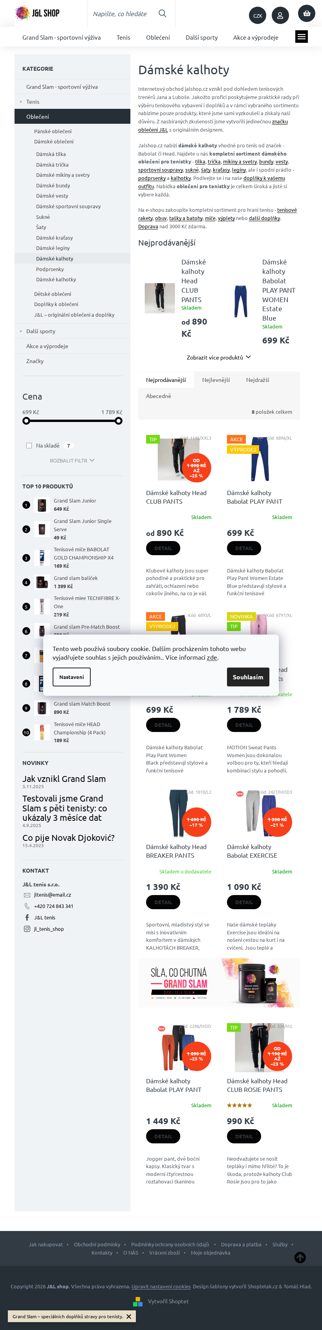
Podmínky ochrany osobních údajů (170, 1244)
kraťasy (221, 169)
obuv (161, 218)
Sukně (43, 216)
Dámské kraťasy (54, 237)
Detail (163, 548)
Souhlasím (248, 677)
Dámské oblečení (53, 141)
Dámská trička (52, 164)
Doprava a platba (241, 1244)
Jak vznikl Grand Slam (64, 778)
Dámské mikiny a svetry (63, 174)
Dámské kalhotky (56, 279)
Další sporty (40, 330)
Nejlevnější (216, 379)
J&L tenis (44, 917)
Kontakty (101, 1252)
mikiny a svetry (240, 161)
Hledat (162, 13)
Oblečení (37, 116)
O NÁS (130, 1252)
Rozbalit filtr (68, 460)
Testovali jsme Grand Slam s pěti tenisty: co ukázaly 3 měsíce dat (64, 807)
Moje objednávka (211, 1252)
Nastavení (71, 676)
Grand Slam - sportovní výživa (62, 86)
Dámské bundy (53, 185)
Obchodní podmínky (97, 1244)
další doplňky (264, 218)
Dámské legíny (53, 247)
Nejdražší (257, 379)
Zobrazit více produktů (215, 357)
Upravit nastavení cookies (161, 1286)
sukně (192, 169)
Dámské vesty (52, 195)
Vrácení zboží (164, 1252)
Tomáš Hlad (297, 1286)
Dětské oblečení (52, 293)
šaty (205, 169)
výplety (226, 218)
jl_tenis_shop (49, 928)
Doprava (148, 226)
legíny (239, 169)
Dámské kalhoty (54, 258)
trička (214, 161)
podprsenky (152, 177)
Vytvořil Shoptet (168, 1300)
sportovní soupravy (160, 169)
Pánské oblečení (52, 131)
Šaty (41, 227)
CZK (257, 15)
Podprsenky (50, 269)
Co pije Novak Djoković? (68, 837)
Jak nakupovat (46, 1244)
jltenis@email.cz (52, 894)
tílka (200, 161)
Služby (280, 1244)
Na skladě (53, 445)
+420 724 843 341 (53, 906)
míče (210, 218)
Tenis (32, 101)
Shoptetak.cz (263, 1286)
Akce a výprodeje (47, 345)
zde (212, 657)
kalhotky (181, 177)
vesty (282, 161)
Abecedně (158, 395)
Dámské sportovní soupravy (68, 206)
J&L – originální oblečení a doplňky (74, 314)
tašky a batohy (186, 218)
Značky (35, 360)
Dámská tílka (51, 153)
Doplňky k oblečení (56, 304)
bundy (266, 161)
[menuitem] (62, 36)
